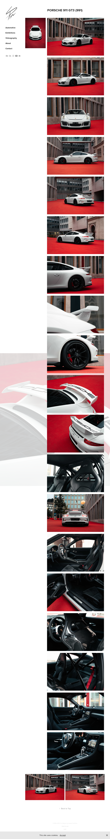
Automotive (10, 27)
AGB (65, 829)
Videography (11, 38)
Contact (8, 48)
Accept (63, 835)
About (8, 43)
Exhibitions (10, 32)
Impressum (65, 826)
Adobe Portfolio (72, 823)
